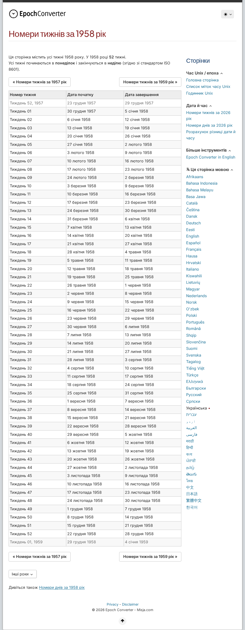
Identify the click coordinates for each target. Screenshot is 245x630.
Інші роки (21, 574)
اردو (191, 421)
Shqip (191, 335)
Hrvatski (193, 262)
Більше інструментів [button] (207, 150)
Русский (193, 394)
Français (193, 249)
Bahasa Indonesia (201, 183)
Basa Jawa (196, 196)
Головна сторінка (202, 80)
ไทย (189, 480)
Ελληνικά (194, 381)
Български (196, 388)
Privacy (112, 604)
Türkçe (192, 375)
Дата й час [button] (197, 105)
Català (192, 203)
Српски (193, 401)
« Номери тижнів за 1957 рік (40, 81)
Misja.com (145, 610)
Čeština (193, 209)
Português (195, 322)
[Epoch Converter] (38, 14)
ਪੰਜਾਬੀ (191, 460)
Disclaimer (130, 604)
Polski (191, 315)
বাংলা (189, 454)
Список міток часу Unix (208, 86)
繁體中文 (193, 500)
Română (193, 328)
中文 (190, 487)
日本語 (192, 493)
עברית (191, 414)
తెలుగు (191, 474)
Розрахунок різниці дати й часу (210, 134)
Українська (196, 408)
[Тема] (227, 14)
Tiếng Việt (195, 368)
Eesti (190, 229)
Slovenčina (196, 342)
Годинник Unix (199, 93)
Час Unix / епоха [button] (203, 73)
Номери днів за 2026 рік (209, 125)
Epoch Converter (119, 610)
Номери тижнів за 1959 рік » (150, 81)
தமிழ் (190, 467)
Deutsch (193, 223)
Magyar (193, 289)
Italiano (192, 269)
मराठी (190, 441)
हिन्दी (189, 447)
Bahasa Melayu (199, 189)
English (192, 236)
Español (193, 242)
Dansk (191, 216)
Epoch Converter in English (210, 157)
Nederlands (196, 295)
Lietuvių (193, 282)
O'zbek (192, 308)
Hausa (191, 256)
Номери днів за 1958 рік (62, 587)
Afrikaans (194, 176)
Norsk (191, 302)
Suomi (191, 348)
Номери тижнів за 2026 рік (208, 115)
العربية (191, 427)
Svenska (193, 355)
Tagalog (193, 361)
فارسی (191, 434)
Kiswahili (194, 275)
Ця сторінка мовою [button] (210, 169)
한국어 (192, 507)
